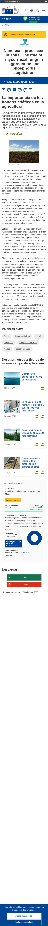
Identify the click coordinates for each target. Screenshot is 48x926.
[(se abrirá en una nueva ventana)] (10, 9)
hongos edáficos (22, 336)
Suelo (6, 336)
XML (26, 577)
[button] (31, 10)
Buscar (37, 10)
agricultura (8, 343)
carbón (39, 336)
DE (4, 90)
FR (20, 90)
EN (9, 90)
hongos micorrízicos (28, 343)
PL (31, 90)
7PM (7, 25)
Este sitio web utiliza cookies (17, 907)
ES (14, 90)
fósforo (7, 349)
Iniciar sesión (25, 10)
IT (25, 90)
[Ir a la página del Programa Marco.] (24, 43)
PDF (26, 584)
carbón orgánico (23, 349)
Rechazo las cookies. (24, 922)
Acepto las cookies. (24, 916)
